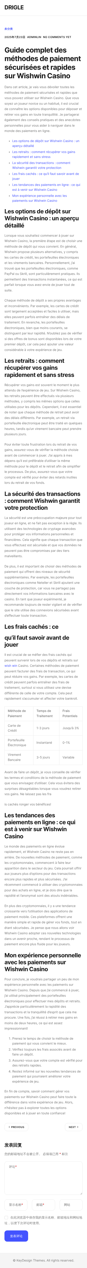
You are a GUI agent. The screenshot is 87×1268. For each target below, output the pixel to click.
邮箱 (40, 1205)
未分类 (8, 28)
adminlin (34, 37)
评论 (13, 1167)
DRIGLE (14, 7)
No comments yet (57, 37)
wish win (10, 666)
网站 (67, 1205)
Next (72, 1127)
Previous (17, 1127)
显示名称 (16, 1205)
